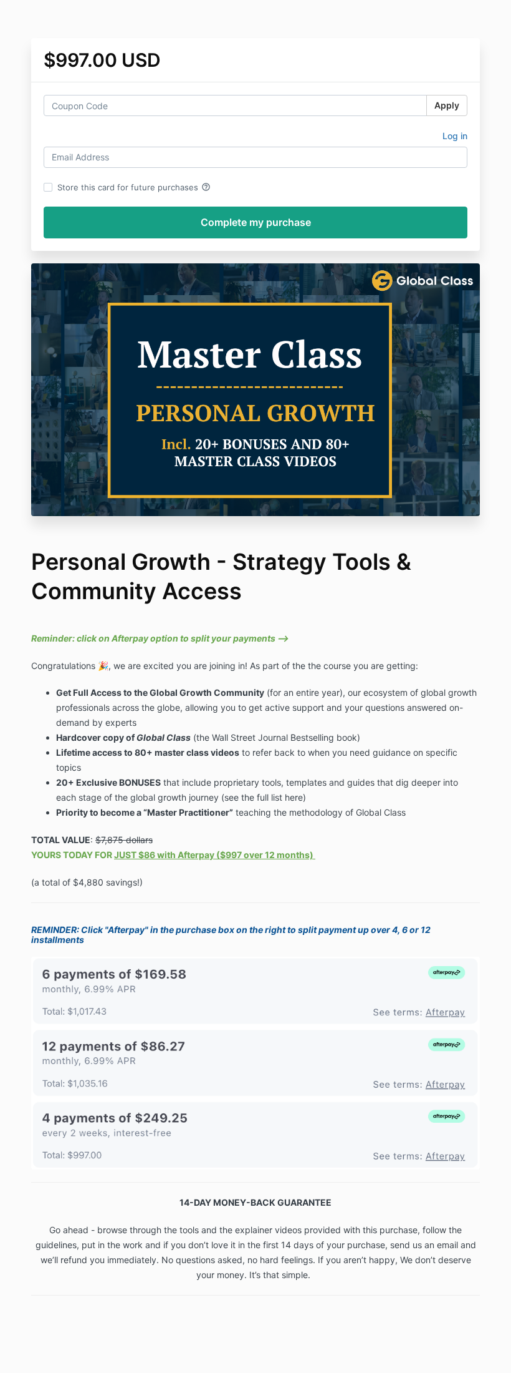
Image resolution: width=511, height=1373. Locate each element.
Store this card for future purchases (134, 187)
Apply (446, 105)
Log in (454, 135)
